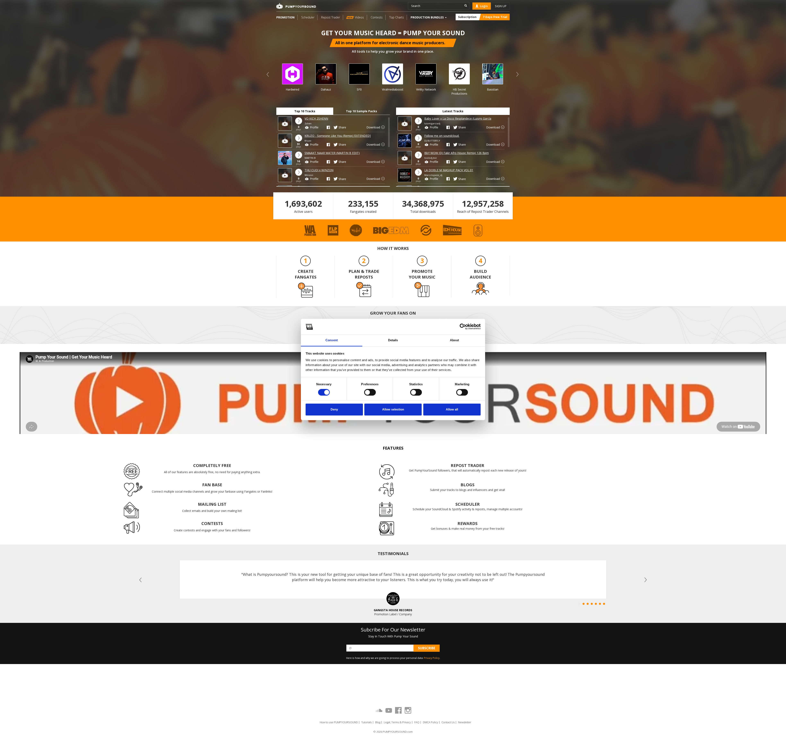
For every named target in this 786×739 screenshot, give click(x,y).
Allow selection (393, 409)
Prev (268, 74)
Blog (377, 722)
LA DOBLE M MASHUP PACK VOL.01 (448, 170)
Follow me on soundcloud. (441, 136)
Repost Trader (330, 17)
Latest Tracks (453, 111)
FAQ (416, 722)
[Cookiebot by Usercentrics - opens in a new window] (463, 327)
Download (373, 127)
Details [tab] (393, 340)
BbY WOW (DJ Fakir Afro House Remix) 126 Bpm (456, 153)
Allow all (452, 409)
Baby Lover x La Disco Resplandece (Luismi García (457, 118)
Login (483, 6)
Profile (313, 127)
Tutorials (366, 722)
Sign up (500, 6)
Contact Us (448, 722)
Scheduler (307, 17)
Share (342, 127)
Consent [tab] (331, 340)
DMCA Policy (430, 722)
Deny (334, 409)
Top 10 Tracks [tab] (304, 111)
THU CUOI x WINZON (319, 170)
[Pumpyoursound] (296, 6)
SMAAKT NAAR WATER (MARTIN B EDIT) (332, 153)
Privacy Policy (431, 658)
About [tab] (454, 340)
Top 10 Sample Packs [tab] (361, 111)
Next (517, 74)
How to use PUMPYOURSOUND (339, 722)
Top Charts (396, 17)
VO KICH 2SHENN (316, 118)
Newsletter (464, 722)
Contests (377, 17)
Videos (355, 17)
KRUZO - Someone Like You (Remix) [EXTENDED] (338, 136)
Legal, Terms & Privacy (397, 722)
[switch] (370, 392)
